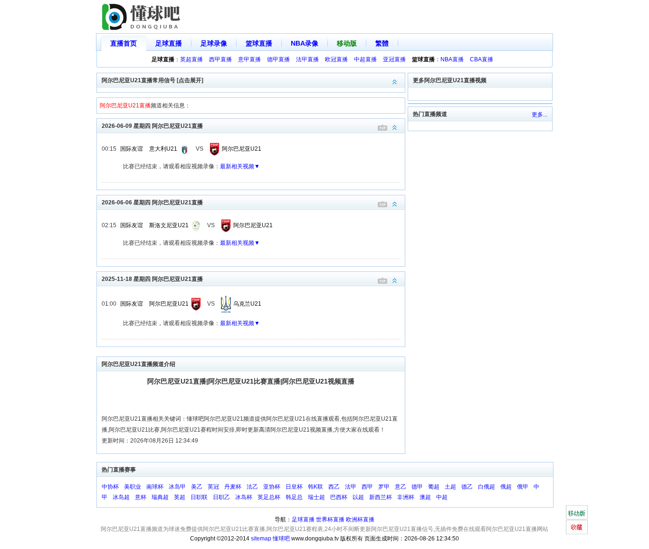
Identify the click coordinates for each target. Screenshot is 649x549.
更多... (539, 114)
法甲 (350, 486)
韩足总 (294, 497)
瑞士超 (316, 497)
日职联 (199, 497)
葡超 (433, 486)
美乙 (196, 486)
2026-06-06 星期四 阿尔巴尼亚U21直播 (152, 202)
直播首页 (123, 43)
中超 (442, 497)
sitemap (261, 538)
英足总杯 (269, 497)
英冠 (213, 486)
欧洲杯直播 (360, 519)
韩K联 (315, 486)
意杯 (140, 497)
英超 (179, 497)
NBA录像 (304, 43)
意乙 (400, 486)
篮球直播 (259, 43)
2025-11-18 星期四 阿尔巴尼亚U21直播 (152, 279)
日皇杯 (294, 486)
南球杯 (154, 486)
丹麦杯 (232, 486)
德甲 (417, 486)
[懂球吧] (142, 17)
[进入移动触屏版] (576, 512)
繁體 (382, 43)
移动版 (347, 43)
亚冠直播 (394, 59)
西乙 (334, 486)
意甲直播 (249, 59)
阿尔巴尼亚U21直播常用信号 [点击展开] (152, 80)
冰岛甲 (177, 486)
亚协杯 (271, 486)
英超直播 (191, 59)
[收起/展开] (395, 128)
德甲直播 (278, 59)
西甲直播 (220, 59)
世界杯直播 (330, 519)
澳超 (425, 497)
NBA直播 (452, 59)
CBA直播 (481, 59)
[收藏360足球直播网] (576, 527)
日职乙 (221, 497)
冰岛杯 (243, 497)
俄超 (506, 486)
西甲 (367, 486)
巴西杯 (338, 497)
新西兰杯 (380, 497)
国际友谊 (131, 148)
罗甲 (384, 486)
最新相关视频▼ (240, 166)
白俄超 (486, 486)
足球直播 (168, 43)
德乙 (467, 486)
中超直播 (365, 59)
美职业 (132, 486)
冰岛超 (121, 497)
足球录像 (213, 43)
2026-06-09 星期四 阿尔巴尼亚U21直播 (152, 126)
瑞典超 (160, 497)
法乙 (252, 486)
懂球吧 (281, 538)
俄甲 (522, 486)
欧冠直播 (336, 59)
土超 (450, 486)
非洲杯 (405, 497)
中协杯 (110, 486)
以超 (358, 497)
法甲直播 (307, 59)
